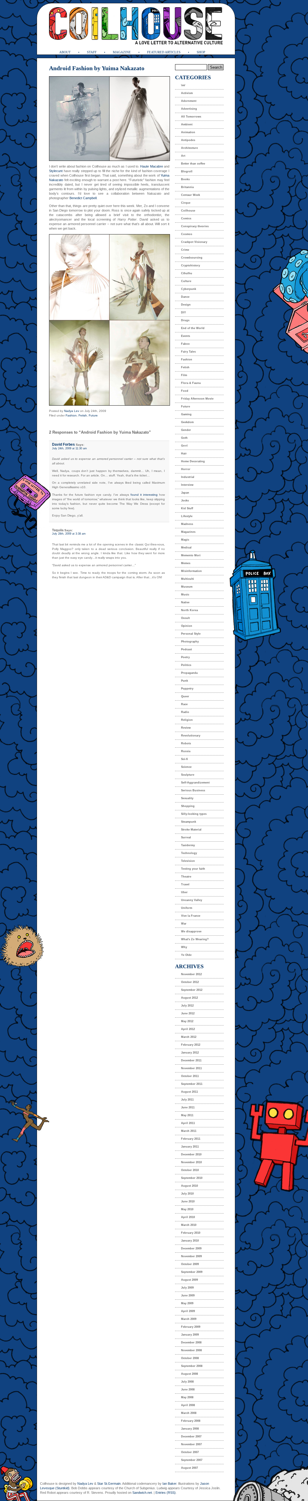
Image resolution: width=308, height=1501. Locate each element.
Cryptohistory (190, 265)
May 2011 (187, 1115)
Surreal (186, 837)
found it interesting (144, 494)
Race (184, 704)
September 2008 (191, 1366)
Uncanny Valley (191, 900)
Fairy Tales (188, 351)
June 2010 (188, 1201)
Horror (185, 469)
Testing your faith (193, 868)
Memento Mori (191, 555)
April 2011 (188, 1123)
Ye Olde (186, 954)
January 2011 (190, 1146)
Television (188, 860)
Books (185, 179)
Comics (186, 218)
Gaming (186, 414)
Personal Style (191, 633)
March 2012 (188, 1036)
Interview (187, 484)
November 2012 (191, 974)
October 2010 (190, 1170)
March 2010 (188, 1224)
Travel (185, 884)
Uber (184, 892)
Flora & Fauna (191, 383)
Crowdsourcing (191, 257)
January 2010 (190, 1240)
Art (183, 155)
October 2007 (190, 1452)
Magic (185, 539)
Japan (185, 492)
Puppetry (187, 688)
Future (93, 415)
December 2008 (191, 1342)
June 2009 (188, 1295)
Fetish (83, 415)
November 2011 (191, 1068)
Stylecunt (56, 171)
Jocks (185, 500)
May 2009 (187, 1303)
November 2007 (191, 1444)
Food (184, 390)
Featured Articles (163, 52)
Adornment (188, 100)
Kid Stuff (187, 508)
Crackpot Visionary (194, 241)
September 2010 (191, 1177)
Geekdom (187, 422)
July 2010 (187, 1193)
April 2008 (188, 1405)
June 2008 (188, 1389)
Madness (187, 524)
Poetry (185, 657)
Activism (187, 93)
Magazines (188, 531)
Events (185, 336)
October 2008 (190, 1358)
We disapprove (191, 931)
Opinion (186, 625)
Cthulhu (186, 273)
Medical (186, 547)
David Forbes (63, 444)
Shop (201, 52)
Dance (185, 296)
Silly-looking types (194, 813)
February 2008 (190, 1420)
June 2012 (188, 1013)
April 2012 (188, 1029)
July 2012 (187, 1005)
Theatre (186, 876)
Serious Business (193, 790)
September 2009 (191, 1271)
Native (185, 602)
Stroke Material (191, 829)
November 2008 (191, 1350)
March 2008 (188, 1413)
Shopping (188, 806)
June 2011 (188, 1107)
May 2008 (187, 1397)
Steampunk (188, 821)
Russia (185, 751)
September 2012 (191, 989)
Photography (190, 641)
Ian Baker (169, 1483)
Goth (184, 437)
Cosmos (186, 234)
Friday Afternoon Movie (197, 398)
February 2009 (190, 1326)
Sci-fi (184, 759)
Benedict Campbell (83, 198)
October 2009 (190, 1264)
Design (186, 304)
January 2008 (190, 1428)
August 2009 (189, 1279)
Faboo (185, 343)
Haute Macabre (151, 166)
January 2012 (190, 1052)
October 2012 (190, 982)
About (65, 52)
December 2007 (191, 1436)
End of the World (193, 328)
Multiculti (187, 578)
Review (186, 727)
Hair (184, 453)
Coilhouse (188, 210)
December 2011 (191, 1060)
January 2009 (190, 1334)
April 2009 (188, 1311)
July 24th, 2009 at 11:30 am (69, 448)
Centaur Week (190, 194)
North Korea (189, 610)
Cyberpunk (188, 288)
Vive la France (190, 915)
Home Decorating (193, 461)
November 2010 (191, 1162)
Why (184, 947)
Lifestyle (186, 516)
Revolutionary (190, 735)
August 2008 (189, 1373)
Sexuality (187, 798)
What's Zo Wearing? (195, 939)
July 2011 (187, 1099)
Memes (185, 563)
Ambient (186, 124)
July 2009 (187, 1287)
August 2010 (189, 1185)
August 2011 (189, 1091)
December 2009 (191, 1248)
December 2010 (191, 1154)
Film (184, 375)
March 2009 (188, 1318)
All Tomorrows (191, 116)
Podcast (186, 649)
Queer (185, 696)
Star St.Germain (109, 1483)
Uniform (186, 907)
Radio (185, 712)
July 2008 (187, 1381)
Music (185, 594)
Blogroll (186, 171)
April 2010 (188, 1217)
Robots (186, 743)
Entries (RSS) (166, 1492)
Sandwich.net (142, 1492)
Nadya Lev (71, 411)
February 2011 (190, 1138)
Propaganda (189, 672)
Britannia (187, 187)
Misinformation (191, 571)
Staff (92, 52)
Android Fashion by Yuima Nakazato (96, 68)
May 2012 (187, 1021)
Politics (186, 665)
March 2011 (188, 1130)
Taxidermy (188, 845)
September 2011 (191, 1083)
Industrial (187, 477)
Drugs (185, 320)
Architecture (189, 147)
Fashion (71, 415)
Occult (185, 618)
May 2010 (187, 1209)
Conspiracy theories (195, 226)
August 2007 (189, 1467)
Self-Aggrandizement (195, 782)
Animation (188, 132)
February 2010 (190, 1232)
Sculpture (187, 774)
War (183, 923)
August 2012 (189, 997)
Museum (186, 586)
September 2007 (191, 1460)
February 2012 (190, 1044)
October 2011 (190, 1076)
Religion (187, 719)
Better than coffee (193, 163)
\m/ (183, 85)
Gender (186, 430)
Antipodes (188, 140)
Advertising (189, 108)
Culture (186, 281)
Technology (189, 853)
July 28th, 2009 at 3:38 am (69, 533)
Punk (184, 680)
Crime (185, 249)
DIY (183, 312)
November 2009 (191, 1256)
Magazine (122, 52)
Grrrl (184, 445)
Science (186, 766)
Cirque (185, 202)
